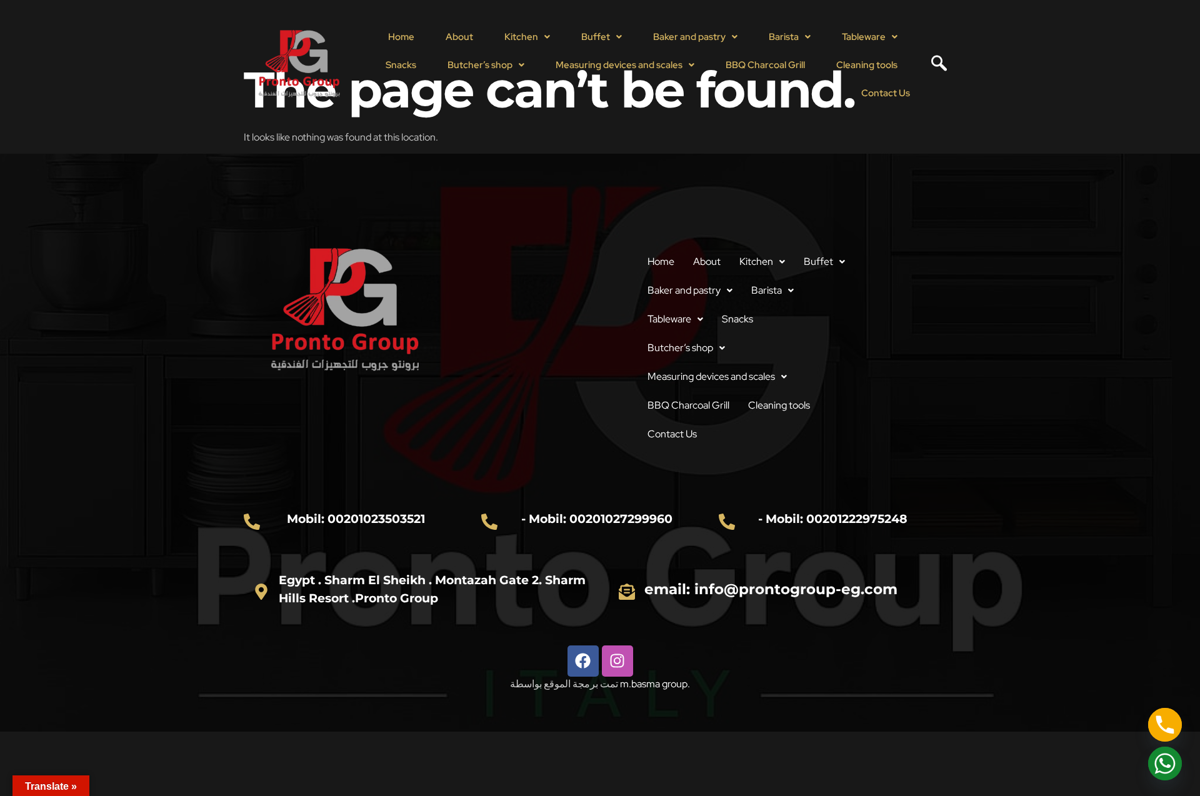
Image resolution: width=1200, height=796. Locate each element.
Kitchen (521, 37)
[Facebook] (583, 661)
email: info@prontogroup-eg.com (771, 589)
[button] (527, 37)
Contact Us (885, 93)
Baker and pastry (689, 37)
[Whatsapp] (1165, 763)
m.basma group (654, 683)
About (459, 37)
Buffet (595, 37)
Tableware (864, 37)
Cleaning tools (867, 65)
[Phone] (1165, 725)
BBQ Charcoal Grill (765, 65)
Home (401, 37)
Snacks (401, 65)
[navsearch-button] (934, 64)
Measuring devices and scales (619, 65)
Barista (784, 37)
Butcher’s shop (480, 65)
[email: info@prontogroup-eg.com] (627, 592)
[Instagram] (617, 661)
